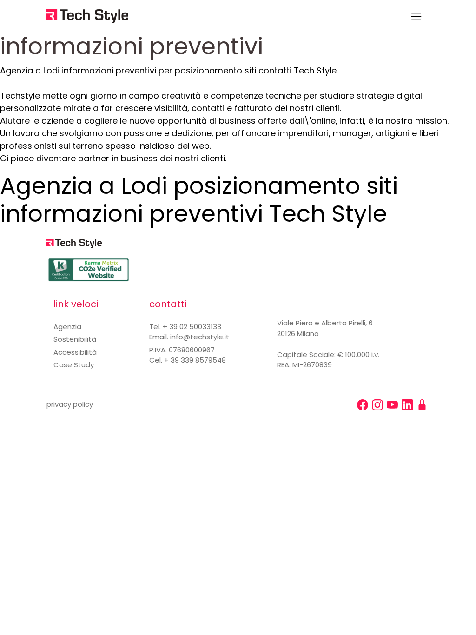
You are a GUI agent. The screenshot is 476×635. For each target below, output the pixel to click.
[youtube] (392, 404)
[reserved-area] (422, 404)
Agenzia (67, 326)
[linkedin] (407, 404)
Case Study (73, 365)
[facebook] (362, 404)
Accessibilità (75, 352)
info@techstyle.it (199, 337)
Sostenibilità (74, 339)
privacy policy (69, 404)
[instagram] (377, 404)
